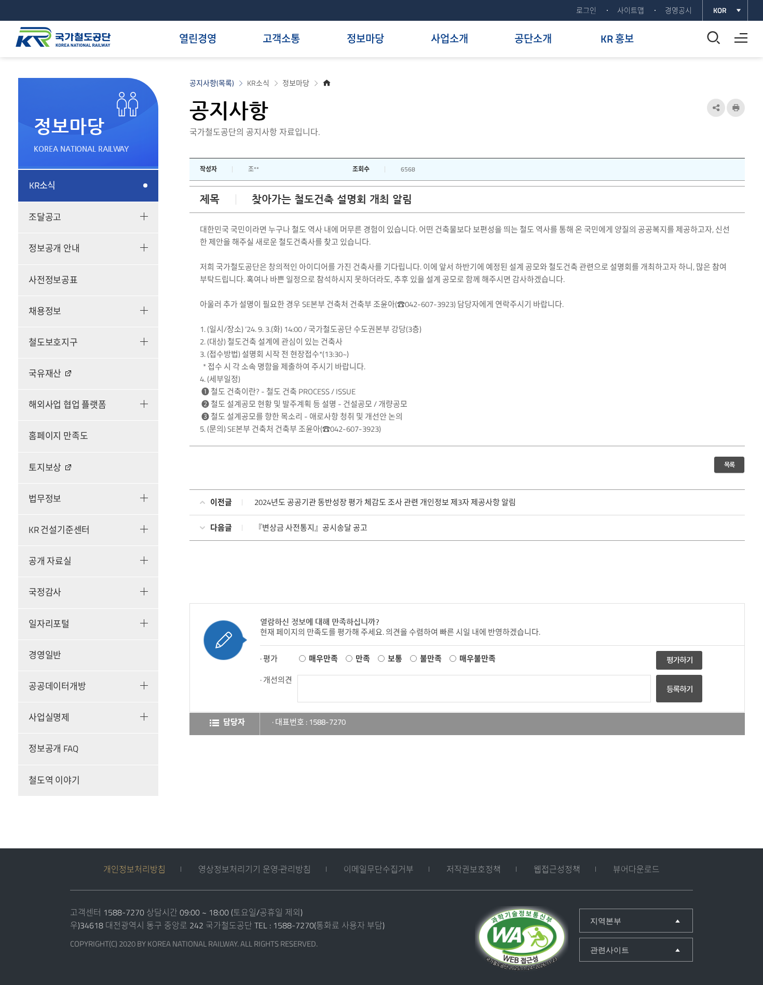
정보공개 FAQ (53, 748)
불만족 (431, 658)
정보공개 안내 (54, 248)
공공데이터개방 (57, 686)
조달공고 (45, 217)
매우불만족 (477, 658)
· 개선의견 (276, 680)
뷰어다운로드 (636, 869)
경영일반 (45, 655)
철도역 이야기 (54, 780)
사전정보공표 (53, 280)
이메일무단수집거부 (379, 869)
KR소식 (42, 185)
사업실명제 (49, 717)
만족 (363, 658)
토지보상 (45, 467)
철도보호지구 (53, 342)
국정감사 (45, 592)
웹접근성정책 (557, 869)
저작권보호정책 (473, 869)
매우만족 (323, 658)
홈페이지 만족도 (58, 436)
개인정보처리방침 (134, 869)
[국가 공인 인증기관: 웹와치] (521, 940)
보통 (395, 658)
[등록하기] (679, 700)
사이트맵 (630, 10)
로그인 (586, 10)
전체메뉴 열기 (738, 34)
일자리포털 (49, 624)
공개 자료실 (50, 561)
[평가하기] (679, 659)
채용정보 (45, 311)
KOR (720, 10)
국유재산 (45, 373)
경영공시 (678, 10)
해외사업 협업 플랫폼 (67, 404)
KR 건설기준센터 (59, 530)
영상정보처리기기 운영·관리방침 (254, 869)
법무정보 (45, 498)
